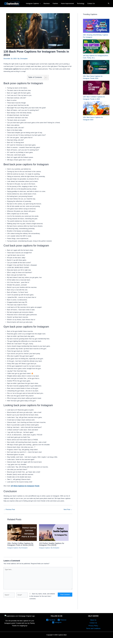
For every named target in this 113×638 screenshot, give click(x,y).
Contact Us (91, 3)
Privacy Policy (93, 626)
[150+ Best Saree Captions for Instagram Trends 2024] (96, 67)
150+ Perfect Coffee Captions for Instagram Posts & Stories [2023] (20, 544)
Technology (80, 3)
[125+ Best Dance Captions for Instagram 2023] (96, 108)
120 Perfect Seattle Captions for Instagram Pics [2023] (51, 544)
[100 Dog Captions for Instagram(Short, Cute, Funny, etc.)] (96, 46)
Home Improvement (67, 3)
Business (47, 3)
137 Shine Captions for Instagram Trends (25, 486)
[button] (40, 3)
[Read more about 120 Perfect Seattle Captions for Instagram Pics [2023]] (54, 532)
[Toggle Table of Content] (45, 77)
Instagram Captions (32, 3)
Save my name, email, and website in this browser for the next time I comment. (42, 596)
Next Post (68, 509)
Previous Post (9, 509)
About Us (93, 620)
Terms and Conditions (93, 628)
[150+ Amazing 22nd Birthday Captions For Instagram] (96, 26)
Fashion (55, 3)
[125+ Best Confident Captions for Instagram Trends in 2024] (96, 88)
